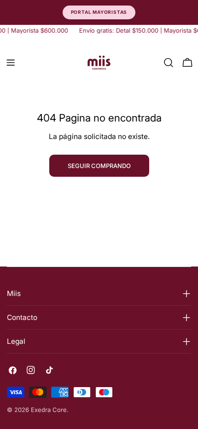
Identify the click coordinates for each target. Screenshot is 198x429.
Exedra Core (49, 409)
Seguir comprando (99, 165)
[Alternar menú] (10, 62)
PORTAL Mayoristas (99, 12)
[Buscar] (168, 62)
